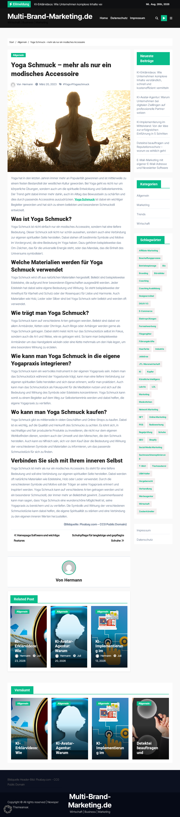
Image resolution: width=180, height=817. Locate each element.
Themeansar (20, 807)
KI (140, 371)
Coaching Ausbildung (149, 288)
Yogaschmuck (81, 84)
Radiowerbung (156, 424)
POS (141, 424)
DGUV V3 (143, 303)
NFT (141, 417)
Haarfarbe (144, 349)
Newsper (53, 802)
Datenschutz (119, 18)
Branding (143, 273)
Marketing (143, 205)
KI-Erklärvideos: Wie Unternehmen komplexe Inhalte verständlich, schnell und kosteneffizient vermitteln (153, 80)
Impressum (137, 18)
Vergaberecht (146, 481)
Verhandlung (145, 488)
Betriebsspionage (147, 265)
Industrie (159, 349)
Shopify (153, 439)
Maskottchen (145, 402)
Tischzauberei (159, 466)
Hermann (27, 84)
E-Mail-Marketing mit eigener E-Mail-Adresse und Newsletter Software (152, 163)
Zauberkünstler (146, 511)
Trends (141, 214)
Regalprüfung (145, 432)
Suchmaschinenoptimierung (152, 457)
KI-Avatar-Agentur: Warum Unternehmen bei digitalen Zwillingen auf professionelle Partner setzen (153, 104)
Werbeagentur (146, 496)
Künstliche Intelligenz (149, 379)
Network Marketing (148, 409)
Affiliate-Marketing (148, 250)
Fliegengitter (145, 333)
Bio (164, 265)
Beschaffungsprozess (149, 258)
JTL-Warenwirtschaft (149, 364)
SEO (141, 439)
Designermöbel (146, 296)
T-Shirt (142, 466)
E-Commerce (145, 311)
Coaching (144, 280)
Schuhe (162, 432)
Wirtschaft (143, 223)
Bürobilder (159, 273)
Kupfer (150, 371)
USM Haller (144, 473)
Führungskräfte (146, 341)
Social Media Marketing (150, 447)
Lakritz (142, 386)
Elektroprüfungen (147, 318)
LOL (154, 386)
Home (104, 18)
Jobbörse (143, 356)
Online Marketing (157, 417)
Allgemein (18, 55)
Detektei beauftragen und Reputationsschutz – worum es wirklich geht (153, 146)
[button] (171, 18)
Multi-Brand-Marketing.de (50, 16)
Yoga (68, 84)
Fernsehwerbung (147, 326)
